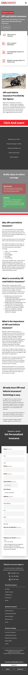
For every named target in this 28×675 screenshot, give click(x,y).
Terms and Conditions (18, 653)
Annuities (7, 589)
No (5, 540)
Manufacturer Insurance (11, 638)
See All (6, 600)
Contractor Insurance (10, 632)
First (5, 456)
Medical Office (8, 641)
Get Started (6, 27)
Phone (8, 466)
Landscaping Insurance (10, 635)
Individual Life (8, 594)
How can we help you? (12, 527)
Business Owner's (9, 610)
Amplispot (17, 652)
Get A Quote (7, 489)
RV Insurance (8, 597)
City (4, 510)
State (5, 517)
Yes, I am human (9, 541)
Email (7, 474)
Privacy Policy (7, 653)
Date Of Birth (10, 481)
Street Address (7, 503)
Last (5, 463)
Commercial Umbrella (10, 613)
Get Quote (14, 665)
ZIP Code (6, 524)
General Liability (9, 616)
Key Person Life (9, 619)
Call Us (8, 669)
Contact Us (20, 669)
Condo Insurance (9, 592)
